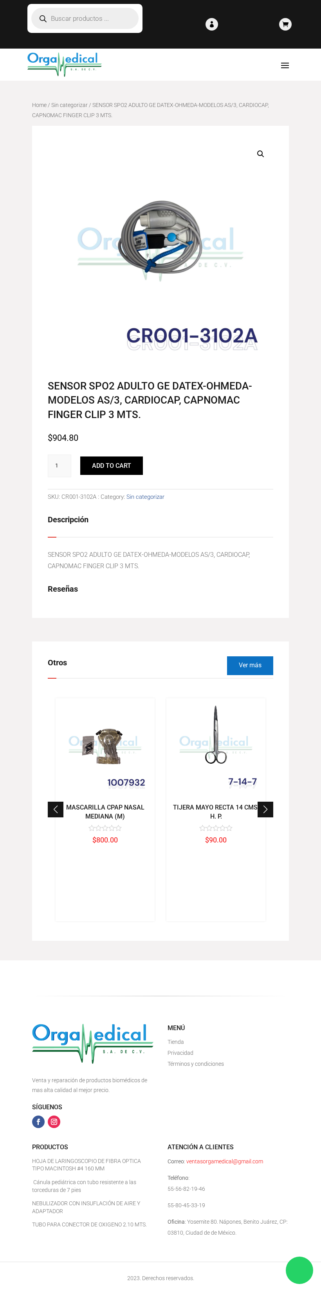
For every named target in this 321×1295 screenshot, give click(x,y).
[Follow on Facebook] (38, 1122)
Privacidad (180, 1053)
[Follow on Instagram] (54, 1122)
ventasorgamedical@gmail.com (224, 1161)
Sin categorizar (69, 105)
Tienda (176, 1042)
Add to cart (111, 465)
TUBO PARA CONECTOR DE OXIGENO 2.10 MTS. (89, 1224)
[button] (265, 809)
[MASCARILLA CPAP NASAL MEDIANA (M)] (105, 795)
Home (39, 105)
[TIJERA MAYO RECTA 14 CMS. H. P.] (215, 795)
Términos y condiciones (196, 1064)
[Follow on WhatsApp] (299, 1270)
